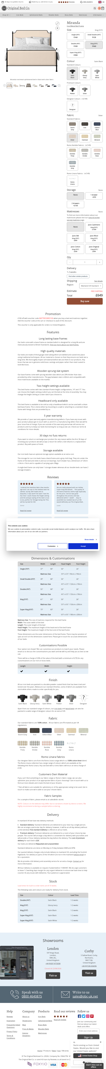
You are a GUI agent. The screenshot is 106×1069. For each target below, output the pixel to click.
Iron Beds (42, 1016)
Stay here (87, 1062)
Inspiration (11, 1021)
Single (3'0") (76, 36)
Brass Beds (42, 1025)
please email (79, 854)
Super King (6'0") (75, 53)
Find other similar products (78, 276)
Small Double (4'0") (94, 36)
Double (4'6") (75, 45)
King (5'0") (94, 45)
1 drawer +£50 (94, 196)
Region (70, 284)
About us (25, 1016)
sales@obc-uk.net (56, 799)
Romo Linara (34, 765)
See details (98, 281)
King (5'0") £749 (94, 238)
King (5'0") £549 (75, 249)
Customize (51, 546)
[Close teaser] (84, 1062)
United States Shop (89, 1056)
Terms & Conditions (11, 1037)
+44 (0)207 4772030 (53, 963)
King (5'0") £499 (94, 249)
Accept (83, 546)
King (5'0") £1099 (94, 227)
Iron (59, 1051)
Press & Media (28, 1029)
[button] (57, 51)
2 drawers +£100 (75, 204)
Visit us (53, 975)
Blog (24, 1025)
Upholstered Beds (45, 1021)
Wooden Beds (43, 1029)
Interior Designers (26, 1034)
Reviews (10, 1016)
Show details (89, 539)
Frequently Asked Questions (13, 1026)
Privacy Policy (12, 1031)
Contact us (77, 861)
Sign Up (88, 1037)
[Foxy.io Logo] (37, 1064)
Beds (54, 1051)
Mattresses (42, 1033)
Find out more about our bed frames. (64, 345)
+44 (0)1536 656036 (89, 966)
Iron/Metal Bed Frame (75, 26)
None (75, 195)
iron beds (58, 708)
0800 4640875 (32, 996)
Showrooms (27, 1021)
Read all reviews (60, 1020)
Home (39, 1051)
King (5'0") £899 (75, 238)
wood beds (70, 708)
